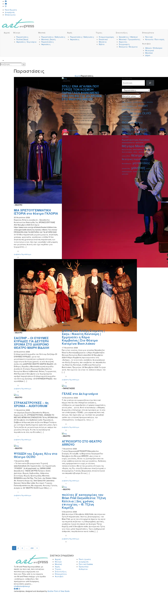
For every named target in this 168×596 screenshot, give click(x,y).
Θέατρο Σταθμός (134, 129)
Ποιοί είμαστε (85, 559)
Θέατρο (16, 32)
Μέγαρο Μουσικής (135, 146)
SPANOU (145, 110)
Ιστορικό (126, 93)
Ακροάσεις (46, 44)
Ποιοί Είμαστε (11, 10)
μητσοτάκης (141, 163)
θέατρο (136, 155)
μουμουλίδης (126, 168)
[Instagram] (5, 6)
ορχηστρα (149, 168)
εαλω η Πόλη (126, 156)
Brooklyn (129, 102)
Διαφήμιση (10, 12)
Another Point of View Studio (58, 591)
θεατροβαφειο (126, 163)
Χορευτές (123, 42)
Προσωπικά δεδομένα (83, 567)
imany (123, 106)
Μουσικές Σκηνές (48, 39)
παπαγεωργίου (127, 171)
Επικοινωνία (10, 14)
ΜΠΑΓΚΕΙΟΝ (139, 143)
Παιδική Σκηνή (22, 39)
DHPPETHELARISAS (139, 102)
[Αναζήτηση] (23, 64)
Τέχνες (99, 32)
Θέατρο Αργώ (132, 122)
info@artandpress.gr (22, 586)
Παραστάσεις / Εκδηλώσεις (53, 37)
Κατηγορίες (127, 87)
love (136, 106)
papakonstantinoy (136, 110)
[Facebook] (6, 1)
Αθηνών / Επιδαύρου (153, 48)
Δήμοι (147, 55)
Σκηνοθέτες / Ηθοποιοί (128, 37)
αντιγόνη (149, 152)
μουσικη (138, 167)
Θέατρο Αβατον (138, 116)
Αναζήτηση (127, 78)
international (130, 106)
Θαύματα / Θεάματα (128, 46)
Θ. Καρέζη (125, 114)
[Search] (150, 83)
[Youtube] (6, 3)
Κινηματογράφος (106, 37)
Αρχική (7, 32)
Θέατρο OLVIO (140, 113)
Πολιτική (149, 37)
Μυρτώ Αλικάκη (127, 149)
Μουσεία (103, 42)
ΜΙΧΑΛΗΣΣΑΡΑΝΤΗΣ (128, 143)
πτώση (135, 171)
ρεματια (141, 171)
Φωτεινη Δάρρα (127, 152)
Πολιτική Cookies (86, 564)
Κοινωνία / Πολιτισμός (154, 39)
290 (32, 548)
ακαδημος (141, 152)
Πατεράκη (146, 149)
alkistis (124, 102)
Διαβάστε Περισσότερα (22, 254)
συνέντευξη (148, 171)
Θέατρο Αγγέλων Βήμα (129, 119)
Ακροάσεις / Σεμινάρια (26, 42)
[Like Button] (16, 251)
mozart (143, 105)
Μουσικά (149, 53)
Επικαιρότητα (148, 32)
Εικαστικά (103, 39)
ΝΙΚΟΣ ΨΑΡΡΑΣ (137, 149)
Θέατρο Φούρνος (134, 133)
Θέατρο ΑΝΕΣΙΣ (127, 116)
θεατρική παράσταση (134, 159)
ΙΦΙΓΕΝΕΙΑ (125, 137)
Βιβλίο (101, 44)
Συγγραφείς (124, 44)
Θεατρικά (149, 50)
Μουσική (41, 32)
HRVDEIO (150, 102)
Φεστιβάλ (146, 43)
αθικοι (135, 152)
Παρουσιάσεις (47, 42)
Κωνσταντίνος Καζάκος (136, 139)
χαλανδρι (125, 174)
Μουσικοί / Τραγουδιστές (129, 39)
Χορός (69, 32)
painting (126, 109)
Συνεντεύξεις (122, 32)
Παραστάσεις (22, 37)
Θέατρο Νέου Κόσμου (129, 126)
